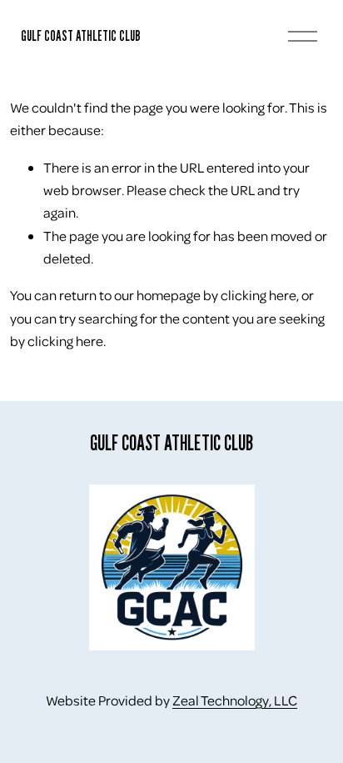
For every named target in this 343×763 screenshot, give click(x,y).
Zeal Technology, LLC (234, 700)
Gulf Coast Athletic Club (81, 35)
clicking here (258, 295)
